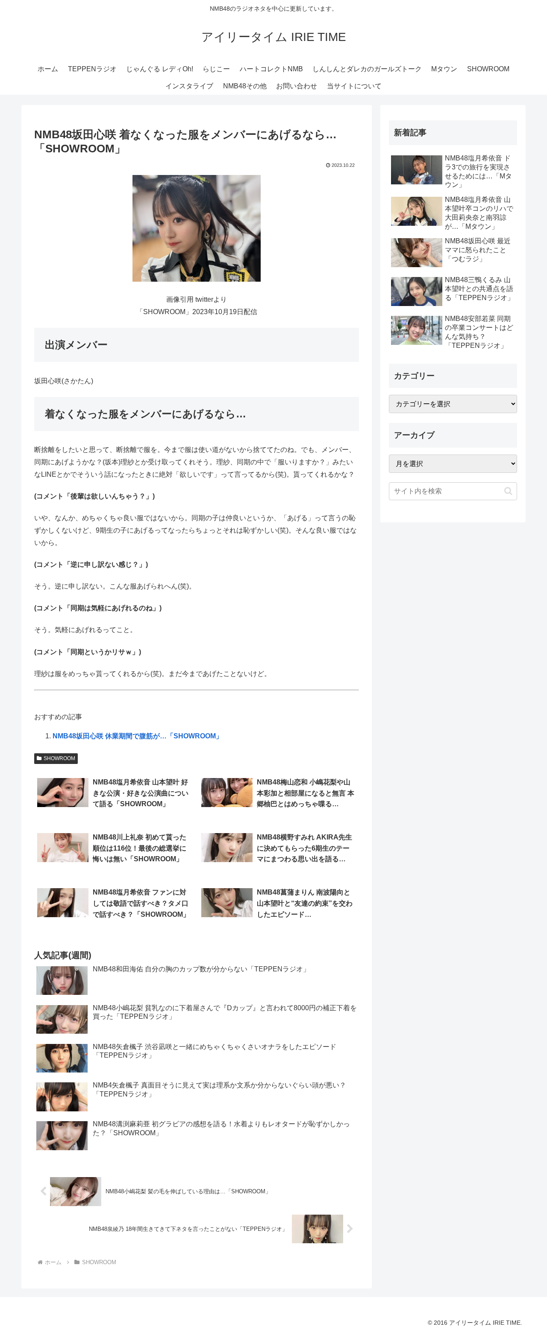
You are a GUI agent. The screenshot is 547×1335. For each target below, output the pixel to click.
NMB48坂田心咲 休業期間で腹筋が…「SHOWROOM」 (138, 736)
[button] (508, 491)
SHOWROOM (59, 758)
